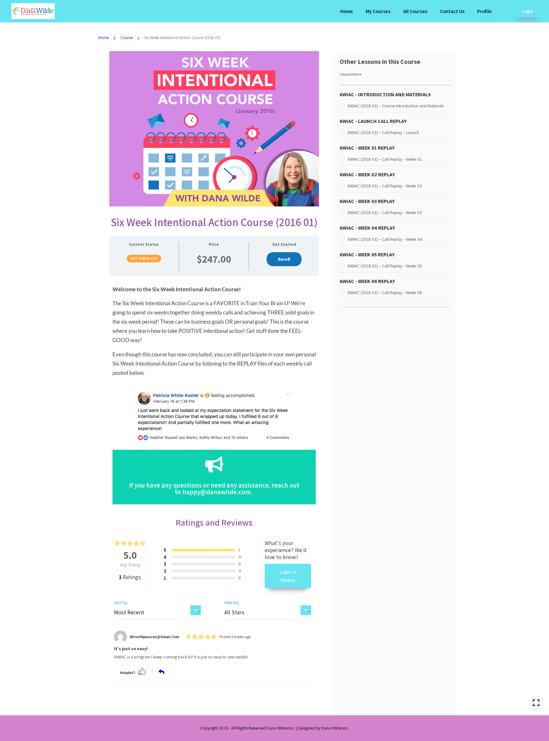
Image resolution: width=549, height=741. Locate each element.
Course (126, 37)
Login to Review (288, 576)
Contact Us (452, 11)
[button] (142, 670)
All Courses (415, 11)
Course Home (350, 74)
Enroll (284, 259)
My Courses (378, 11)
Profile (484, 11)
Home (346, 11)
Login (527, 11)
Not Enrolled (144, 258)
